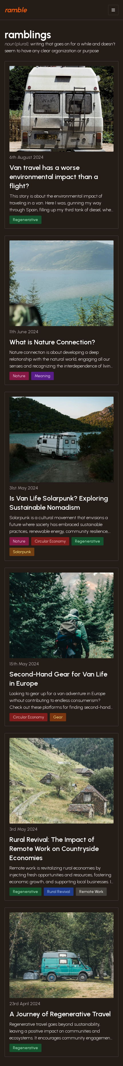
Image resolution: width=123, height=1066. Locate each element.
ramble (16, 10)
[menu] (113, 10)
